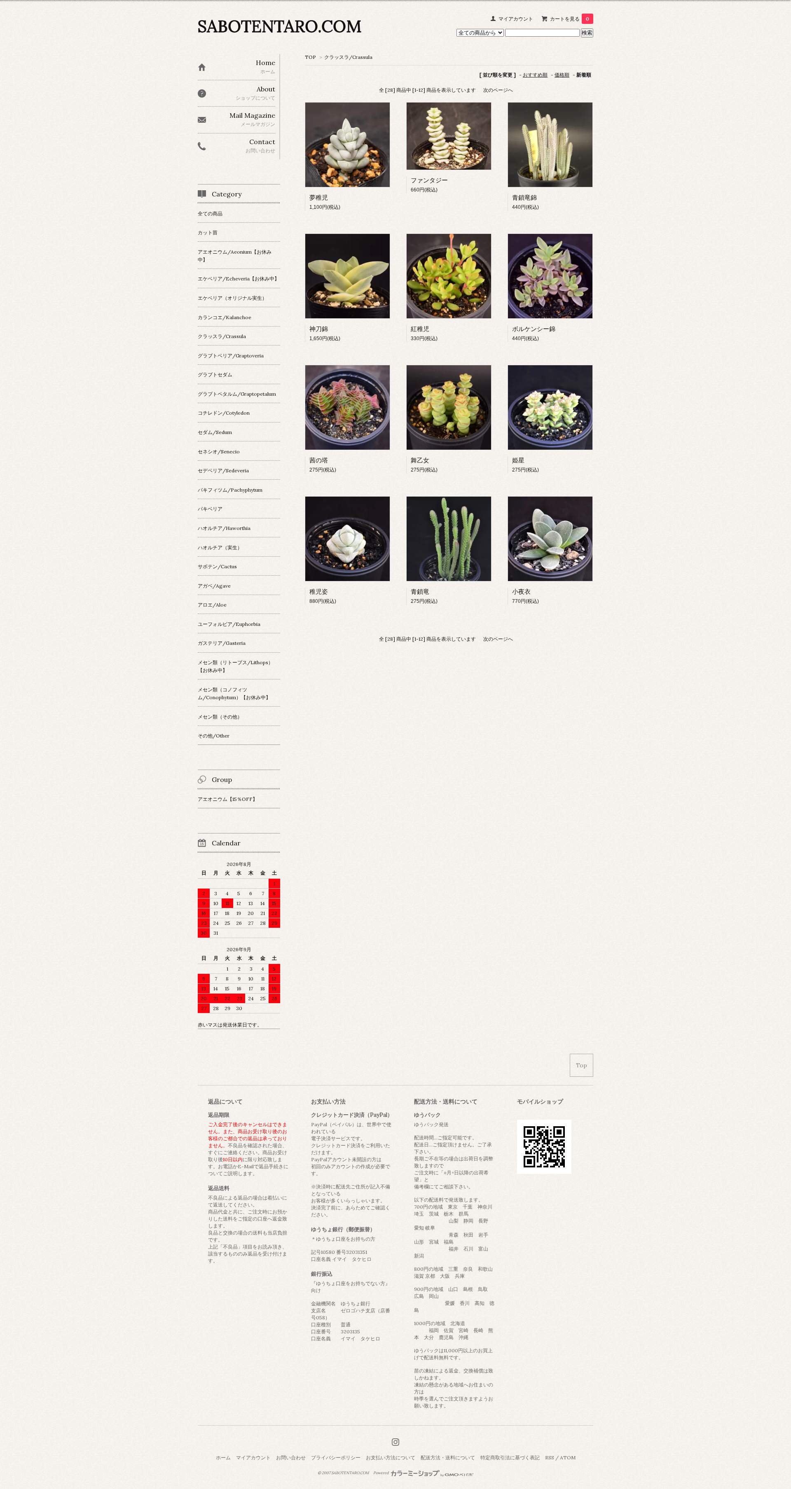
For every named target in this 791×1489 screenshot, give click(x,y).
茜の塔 (318, 460)
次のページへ (498, 90)
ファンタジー (429, 180)
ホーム (223, 1457)
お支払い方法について (390, 1457)
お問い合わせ (291, 1457)
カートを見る (569, 19)
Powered (381, 1472)
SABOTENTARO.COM (279, 26)
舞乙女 (420, 460)
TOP (310, 57)
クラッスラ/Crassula (348, 57)
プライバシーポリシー (335, 1457)
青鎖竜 (420, 591)
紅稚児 (420, 329)
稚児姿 (318, 591)
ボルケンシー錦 (533, 329)
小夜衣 (521, 591)
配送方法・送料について (448, 1457)
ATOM (568, 1457)
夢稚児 (318, 197)
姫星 (518, 460)
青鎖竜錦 (524, 197)
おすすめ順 (535, 75)
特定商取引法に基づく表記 (510, 1457)
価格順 (562, 75)
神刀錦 (318, 329)
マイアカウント (515, 19)
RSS (549, 1457)
